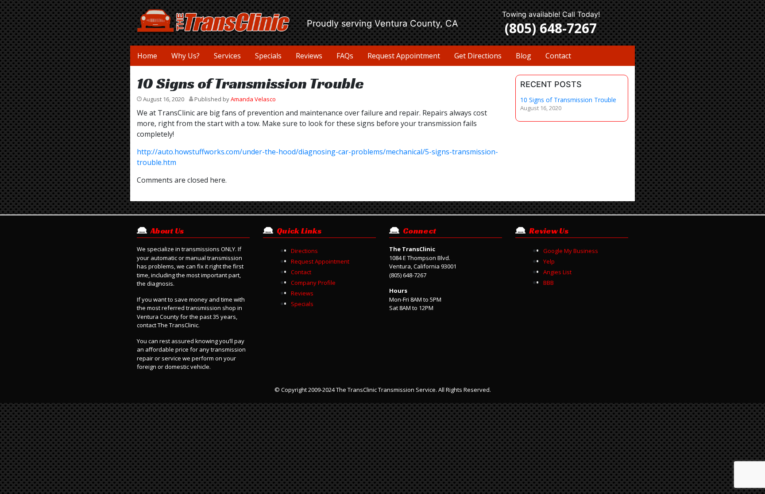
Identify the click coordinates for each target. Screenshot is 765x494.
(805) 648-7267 (551, 28)
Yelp (549, 261)
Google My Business (570, 251)
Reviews (309, 56)
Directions (304, 251)
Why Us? (185, 56)
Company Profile (313, 283)
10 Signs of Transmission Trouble (568, 100)
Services (227, 56)
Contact (558, 56)
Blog (523, 56)
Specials (268, 56)
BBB (548, 283)
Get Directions (478, 56)
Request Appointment (403, 56)
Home (147, 56)
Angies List (557, 272)
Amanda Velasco (253, 99)
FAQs (344, 56)
